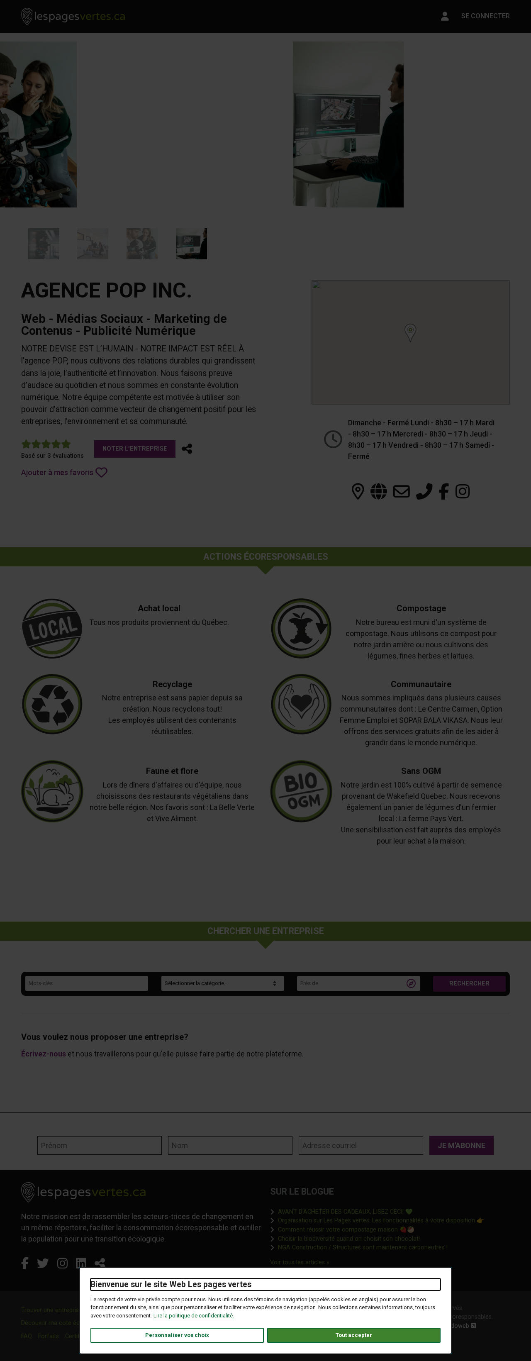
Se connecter (485, 16)
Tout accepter (354, 1335)
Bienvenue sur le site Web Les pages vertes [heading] (170, 1284)
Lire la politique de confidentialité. (193, 1315)
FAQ (26, 1336)
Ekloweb (461, 1325)
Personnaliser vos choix (177, 1335)
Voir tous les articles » (299, 1262)
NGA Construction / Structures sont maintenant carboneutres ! (363, 1247)
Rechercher (469, 983)
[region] (410, 342)
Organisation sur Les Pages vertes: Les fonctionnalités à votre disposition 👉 (381, 1220)
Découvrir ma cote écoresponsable (68, 1323)
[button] (187, 449)
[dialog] (265, 1310)
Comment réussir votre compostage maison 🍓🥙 (346, 1229)
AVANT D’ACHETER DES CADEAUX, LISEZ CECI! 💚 (345, 1211)
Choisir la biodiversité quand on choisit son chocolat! (349, 1238)
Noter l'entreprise (134, 448)
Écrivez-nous (43, 1053)
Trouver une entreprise (51, 1310)
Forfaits (48, 1336)
